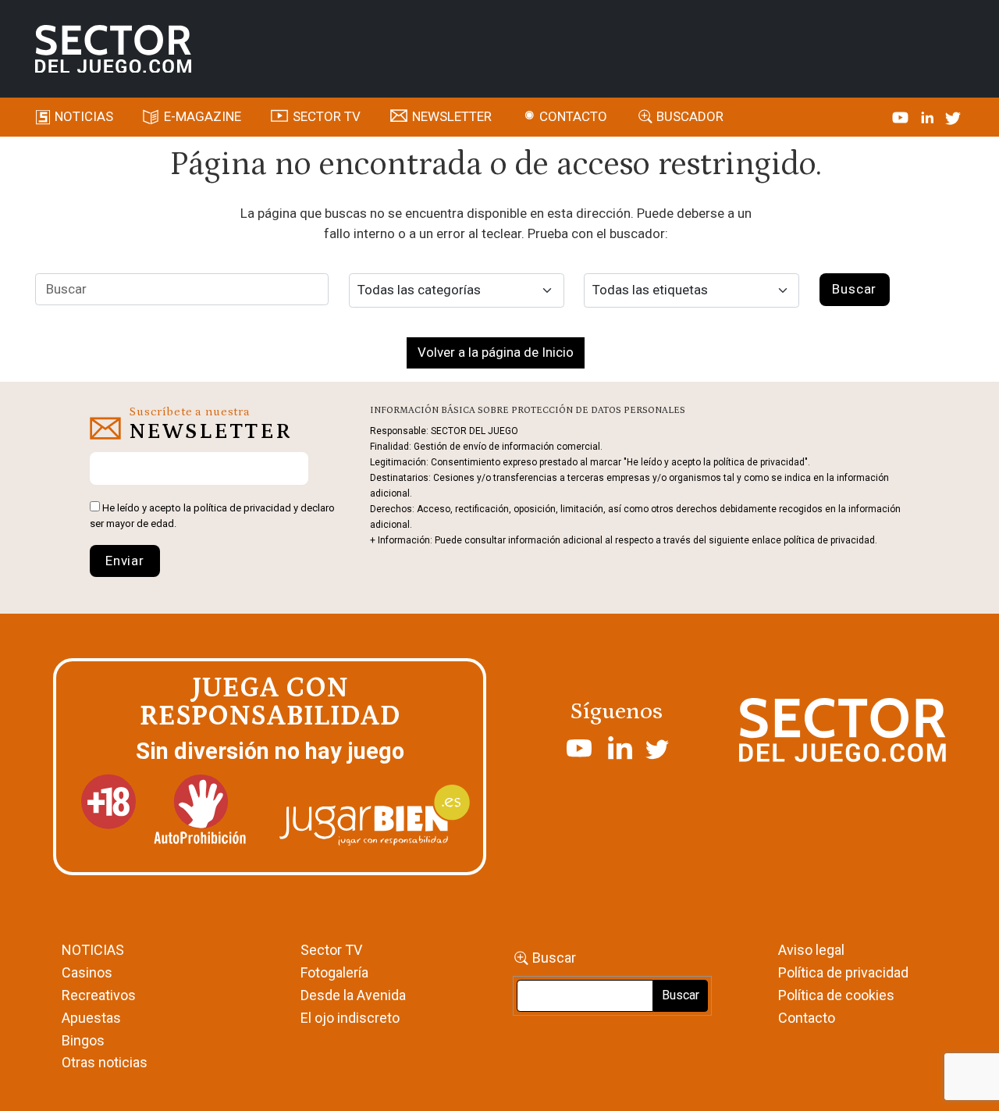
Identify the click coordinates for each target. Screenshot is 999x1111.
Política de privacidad (843, 972)
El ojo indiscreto (350, 1018)
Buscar (554, 957)
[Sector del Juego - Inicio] (113, 49)
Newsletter (452, 116)
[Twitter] (953, 116)
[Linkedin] (928, 116)
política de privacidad (242, 508)
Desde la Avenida (353, 995)
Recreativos (99, 995)
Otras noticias (105, 1062)
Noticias (84, 116)
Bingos (83, 1040)
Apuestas (91, 1018)
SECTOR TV (327, 116)
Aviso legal (811, 950)
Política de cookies (836, 995)
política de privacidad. (830, 540)
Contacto (573, 116)
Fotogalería (334, 972)
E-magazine (202, 116)
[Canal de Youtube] (902, 116)
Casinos (87, 972)
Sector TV (331, 950)
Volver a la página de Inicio (496, 352)
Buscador (689, 116)
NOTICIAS (93, 950)
